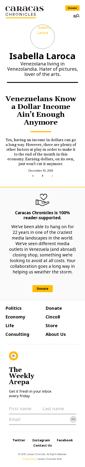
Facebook (65, 440)
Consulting (17, 334)
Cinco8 (53, 317)
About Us (56, 334)
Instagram (41, 440)
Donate (72, 8)
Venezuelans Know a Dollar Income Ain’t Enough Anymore (40, 110)
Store (52, 325)
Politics (13, 308)
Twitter (18, 440)
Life (9, 325)
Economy (15, 317)
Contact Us (42, 445)
